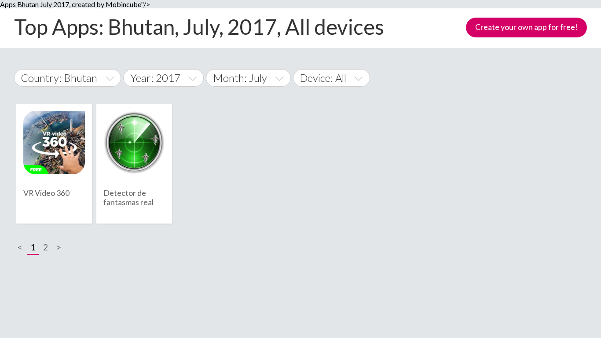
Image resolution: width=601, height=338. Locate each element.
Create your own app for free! (526, 27)
